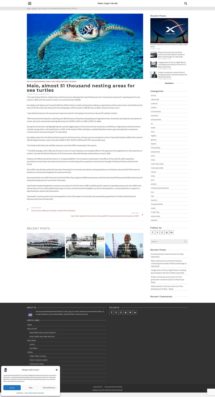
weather (154, 220)
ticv (152, 192)
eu (152, 123)
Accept (12, 388)
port (152, 180)
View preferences (49, 388)
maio (153, 160)
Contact (30, 380)
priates (153, 184)
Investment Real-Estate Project (43, 333)
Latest (32, 344)
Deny (30, 388)
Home (29, 325)
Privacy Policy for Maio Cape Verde (34, 393)
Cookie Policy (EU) (97, 387)
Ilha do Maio (155, 148)
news (153, 176)
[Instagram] (162, 232)
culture (153, 107)
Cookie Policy (20, 393)
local (153, 156)
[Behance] (171, 232)
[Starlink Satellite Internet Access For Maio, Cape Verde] (169, 30)
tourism (72, 82)
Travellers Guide (37, 364)
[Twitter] (157, 232)
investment (155, 152)
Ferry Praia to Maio (38, 356)
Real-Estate (32, 329)
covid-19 (154, 103)
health (153, 144)
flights (153, 135)
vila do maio (155, 216)
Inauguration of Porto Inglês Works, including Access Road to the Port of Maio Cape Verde (172, 64)
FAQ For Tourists (37, 376)
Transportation (157, 204)
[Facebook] (153, 232)
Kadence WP (119, 390)
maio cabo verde (157, 164)
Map (31, 368)
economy (154, 115)
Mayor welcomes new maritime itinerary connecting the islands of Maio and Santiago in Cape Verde (171, 54)
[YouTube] (167, 232)
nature (65, 82)
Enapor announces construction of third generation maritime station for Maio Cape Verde (172, 74)
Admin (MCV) (44, 94)
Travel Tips (155, 212)
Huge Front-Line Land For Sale (42, 337)
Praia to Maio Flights (39, 360)
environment (40, 82)
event (153, 127)
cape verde (155, 99)
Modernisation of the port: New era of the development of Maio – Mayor (167, 287)
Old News (33, 348)
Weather (33, 372)
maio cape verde (53, 82)
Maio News (31, 340)
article (30, 82)
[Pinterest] (130, 312)
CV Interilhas (156, 111)
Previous (28, 246)
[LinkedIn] (135, 312)
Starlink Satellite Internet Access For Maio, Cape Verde (167, 255)
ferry (153, 131)
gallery (153, 140)
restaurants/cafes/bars (160, 188)
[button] (57, 370)
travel (153, 208)
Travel (30, 352)
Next (141, 246)
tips (152, 196)
